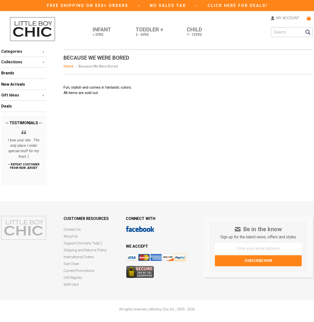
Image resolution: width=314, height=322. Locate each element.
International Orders (79, 257)
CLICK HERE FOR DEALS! (237, 5)
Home (68, 66)
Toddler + (149, 32)
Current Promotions (79, 270)
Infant (101, 32)
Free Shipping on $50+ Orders (88, 5)
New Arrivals (13, 84)
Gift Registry (73, 277)
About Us (71, 236)
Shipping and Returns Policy (85, 250)
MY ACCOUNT (287, 18)
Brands (7, 73)
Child (194, 32)
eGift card (71, 284)
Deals (6, 106)
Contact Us (72, 229)
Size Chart (71, 264)
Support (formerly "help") (83, 243)
